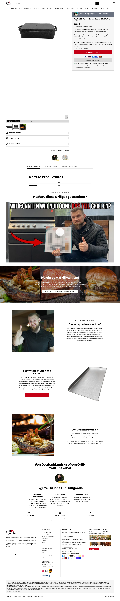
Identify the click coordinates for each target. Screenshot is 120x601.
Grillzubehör (27, 8)
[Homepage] (10, 529)
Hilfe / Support (45, 545)
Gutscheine (94, 8)
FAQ (43, 552)
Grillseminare (70, 8)
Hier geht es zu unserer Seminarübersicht (60, 291)
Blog (107, 8)
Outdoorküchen (59, 8)
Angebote (14, 8)
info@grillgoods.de (68, 536)
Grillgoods (111, 596)
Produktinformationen (33, 166)
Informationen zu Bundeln (69, 166)
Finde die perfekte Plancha (37, 395)
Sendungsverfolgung (47, 555)
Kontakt (44, 540)
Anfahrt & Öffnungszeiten (48, 536)
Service (43, 542)
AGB (24, 596)
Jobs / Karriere (45, 561)
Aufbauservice (45, 559)
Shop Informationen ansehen (82, 67)
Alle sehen (93, 549)
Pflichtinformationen (51, 166)
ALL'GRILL (12, 11)
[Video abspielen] (60, 232)
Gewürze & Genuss (47, 8)
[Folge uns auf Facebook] (8, 554)
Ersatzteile (79, 8)
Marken (87, 8)
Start (7, 11)
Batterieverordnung (39, 596)
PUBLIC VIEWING (45, 534)
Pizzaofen (36, 8)
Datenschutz (9, 596)
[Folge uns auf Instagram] (12, 554)
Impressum (29, 596)
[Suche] (97, 3)
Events (102, 8)
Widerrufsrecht (17, 596)
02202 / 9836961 (68, 547)
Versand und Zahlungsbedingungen (47, 547)
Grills (20, 8)
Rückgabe (44, 550)
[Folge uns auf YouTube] (16, 554)
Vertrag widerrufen (46, 532)
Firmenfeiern (45, 538)
